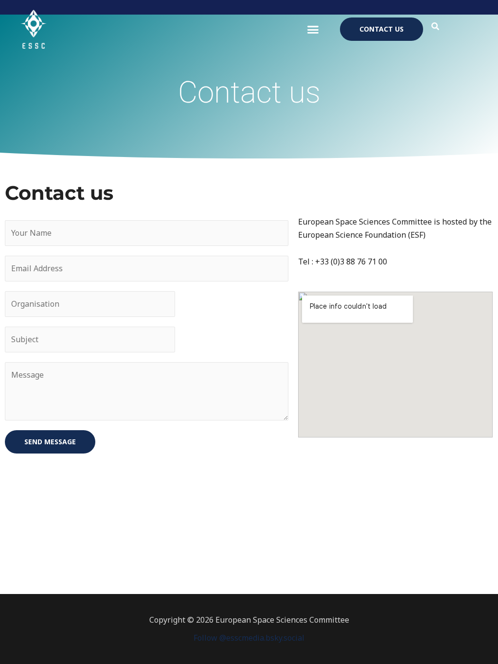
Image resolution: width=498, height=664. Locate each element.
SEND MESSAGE (50, 441)
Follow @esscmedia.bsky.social (249, 637)
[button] (313, 29)
